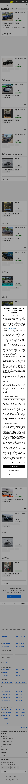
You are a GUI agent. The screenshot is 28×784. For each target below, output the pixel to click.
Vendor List (22, 462)
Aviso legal (16, 462)
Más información (14, 470)
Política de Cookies (11, 328)
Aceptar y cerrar (14, 466)
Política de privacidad (8, 462)
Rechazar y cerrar (14, 475)
